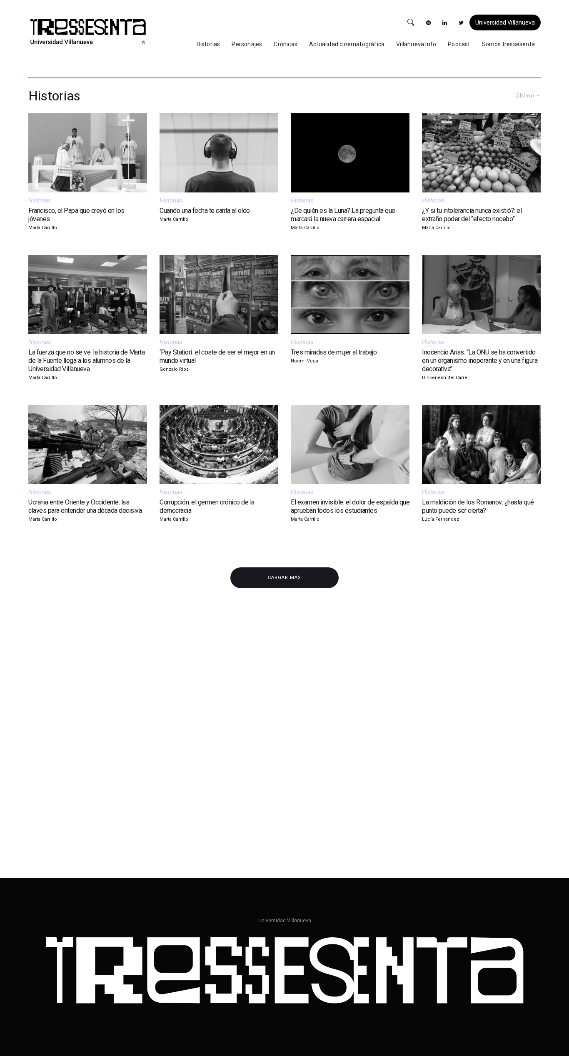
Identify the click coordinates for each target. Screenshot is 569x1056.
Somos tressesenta (508, 44)
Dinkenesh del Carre (444, 377)
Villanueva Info (416, 44)
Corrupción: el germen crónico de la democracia (207, 506)
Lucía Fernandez (440, 519)
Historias (208, 44)
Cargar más (284, 577)
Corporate (55, 732)
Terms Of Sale (60, 742)
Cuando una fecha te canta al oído (205, 211)
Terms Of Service (64, 843)
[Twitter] (461, 23)
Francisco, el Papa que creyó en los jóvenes (76, 215)
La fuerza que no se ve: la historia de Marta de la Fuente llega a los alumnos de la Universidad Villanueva (86, 360)
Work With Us (60, 824)
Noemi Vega (304, 361)
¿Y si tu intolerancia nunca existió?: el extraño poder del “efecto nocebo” (472, 215)
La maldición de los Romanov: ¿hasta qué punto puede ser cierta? (478, 506)
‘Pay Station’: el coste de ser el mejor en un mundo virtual (217, 356)
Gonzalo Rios (174, 369)
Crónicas (285, 44)
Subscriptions (60, 722)
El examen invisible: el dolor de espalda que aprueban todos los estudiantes (350, 506)
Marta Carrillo (42, 227)
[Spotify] (428, 23)
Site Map (53, 853)
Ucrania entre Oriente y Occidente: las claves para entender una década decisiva (85, 506)
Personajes (247, 44)
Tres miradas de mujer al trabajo (334, 352)
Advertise (54, 834)
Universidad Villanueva (505, 22)
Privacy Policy (60, 752)
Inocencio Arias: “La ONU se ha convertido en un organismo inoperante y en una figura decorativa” (479, 360)
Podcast (459, 44)
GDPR (48, 762)
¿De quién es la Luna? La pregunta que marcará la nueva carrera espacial (343, 215)
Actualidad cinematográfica (346, 44)
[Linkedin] (445, 23)
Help (47, 713)
